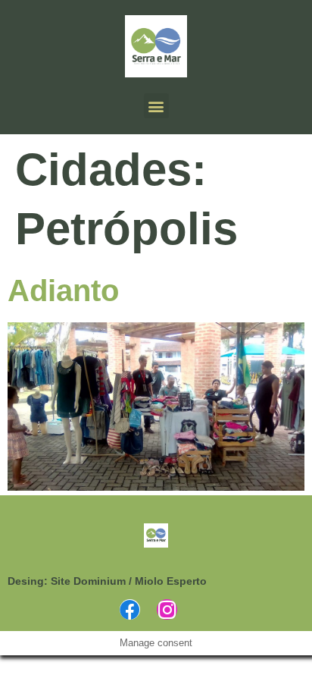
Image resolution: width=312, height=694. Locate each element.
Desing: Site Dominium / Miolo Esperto (107, 581)
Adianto (63, 290)
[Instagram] (167, 609)
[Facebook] (130, 609)
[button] (156, 105)
